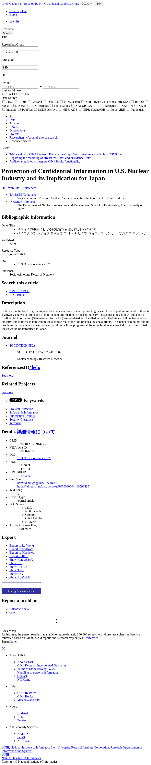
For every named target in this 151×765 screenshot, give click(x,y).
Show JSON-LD (19, 577)
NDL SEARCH (19, 291)
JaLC (10, 101)
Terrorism (15, 423)
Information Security (22, 416)
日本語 (14, 21)
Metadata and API (28, 700)
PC (4, 648)
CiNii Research (26, 693)
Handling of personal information (38, 672)
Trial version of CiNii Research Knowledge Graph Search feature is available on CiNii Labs (66, 154)
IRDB (22, 101)
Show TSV (16, 570)
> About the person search (41, 137)
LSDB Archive (47, 109)
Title (4, 36)
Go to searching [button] (69, 3)
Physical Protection (21, 409)
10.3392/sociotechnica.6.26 (34, 458)
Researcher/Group (13, 44)
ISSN (5, 67)
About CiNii (25, 662)
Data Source (9, 98)
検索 (98, 3)
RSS (20, 716)
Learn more (91, 638)
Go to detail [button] (51, 3)
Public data (137, 109)
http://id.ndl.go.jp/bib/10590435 (37, 483)
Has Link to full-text (18, 94)
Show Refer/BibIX (21, 559)
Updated (22, 713)
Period (6, 82)
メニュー (87, 3)
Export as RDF (18, 556)
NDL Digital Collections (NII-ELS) (107, 101)
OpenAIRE (118, 109)
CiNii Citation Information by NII (22, 3)
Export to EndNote (21, 549)
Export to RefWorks (21, 545)
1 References (28, 188)
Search (7, 33)
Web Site (14, 188)
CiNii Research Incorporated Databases (41, 665)
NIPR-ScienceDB (94, 109)
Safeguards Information (24, 412)
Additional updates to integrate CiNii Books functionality (44, 161)
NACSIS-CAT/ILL (87, 105)
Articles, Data (18, 11)
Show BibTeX (18, 566)
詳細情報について (36, 431)
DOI (4, 75)
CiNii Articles (40, 105)
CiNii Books (62, 105)
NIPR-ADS (70, 109)
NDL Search (72, 101)
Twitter (21, 720)
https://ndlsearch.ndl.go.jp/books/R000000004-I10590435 (53, 486)
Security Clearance (21, 419)
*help (34, 367)
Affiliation (8, 59)
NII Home (23, 679)
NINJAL (20, 105)
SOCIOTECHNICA (22, 345)
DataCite (53, 101)
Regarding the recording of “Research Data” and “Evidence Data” (50, 158)
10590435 (23, 475)
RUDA (139, 101)
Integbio (11, 109)
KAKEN (127, 105)
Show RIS (15, 563)
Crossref (37, 101)
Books (13, 14)
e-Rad (142, 105)
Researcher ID (10, 52)
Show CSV (16, 573)
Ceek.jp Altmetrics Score (21, 591)
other (12, 612)
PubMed (27, 109)
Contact (22, 676)
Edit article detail (19, 609)
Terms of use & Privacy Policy (36, 669)
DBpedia (110, 105)
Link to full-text (11, 90)
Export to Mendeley (21, 552)
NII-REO (23, 740)
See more (7, 375)
